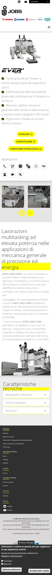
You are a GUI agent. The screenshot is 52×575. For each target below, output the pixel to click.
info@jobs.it (39, 521)
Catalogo (24, 134)
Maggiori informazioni (11, 556)
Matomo (7, 564)
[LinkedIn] (19, 2)
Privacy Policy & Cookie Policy (22, 533)
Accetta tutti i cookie (39, 571)
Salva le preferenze (11, 569)
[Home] (12, 7)
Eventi (5, 456)
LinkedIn (9, 506)
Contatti (5, 496)
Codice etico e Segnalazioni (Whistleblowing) (17, 440)
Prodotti (5, 459)
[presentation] (21, 213)
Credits (37, 533)
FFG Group (6, 447)
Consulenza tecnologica (24, 148)
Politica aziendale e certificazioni (13, 444)
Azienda (5, 433)
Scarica (5, 473)
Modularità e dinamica (19, 394)
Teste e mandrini (16, 402)
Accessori (11, 410)
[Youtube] (26, 2)
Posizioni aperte (8, 482)
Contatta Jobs (24, 141)
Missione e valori (8, 437)
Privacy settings (26, 542)
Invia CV (5, 486)
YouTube (9, 510)
